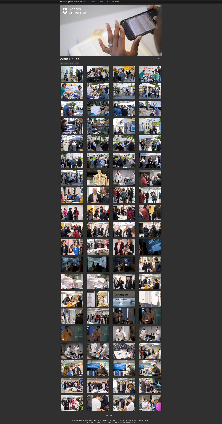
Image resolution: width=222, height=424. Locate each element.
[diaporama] (161, 59)
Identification (116, 2)
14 (110, 416)
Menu (107, 2)
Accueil (65, 59)
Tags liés (92, 2)
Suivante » (114, 416)
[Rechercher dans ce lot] (158, 59)
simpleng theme (88, 420)
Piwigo (81, 420)
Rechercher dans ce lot (71, 63)
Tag (76, 59)
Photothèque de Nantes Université (73, 2)
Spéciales (100, 2)
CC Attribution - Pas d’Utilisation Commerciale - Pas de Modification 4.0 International (111, 422)
